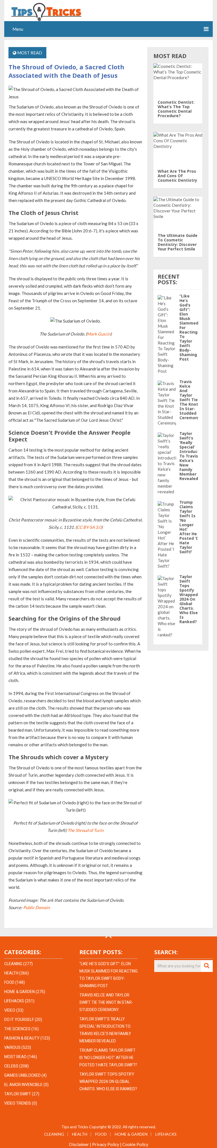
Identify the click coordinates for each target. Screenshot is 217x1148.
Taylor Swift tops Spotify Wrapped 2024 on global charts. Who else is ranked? (188, 599)
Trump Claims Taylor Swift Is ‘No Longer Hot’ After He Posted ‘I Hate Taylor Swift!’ (188, 526)
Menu (17, 29)
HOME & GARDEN (19, 991)
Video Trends (17, 1103)
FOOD (9, 982)
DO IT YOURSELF (19, 1019)
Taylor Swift (17, 1094)
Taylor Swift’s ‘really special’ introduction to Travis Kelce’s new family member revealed (192, 456)
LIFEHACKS (14, 1001)
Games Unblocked (22, 1075)
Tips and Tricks (74, 1126)
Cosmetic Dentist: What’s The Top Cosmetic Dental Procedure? (176, 108)
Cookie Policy (135, 1144)
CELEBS (11, 1066)
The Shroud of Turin (85, 830)
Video (9, 1010)
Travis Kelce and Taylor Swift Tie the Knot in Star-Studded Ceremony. (190, 399)
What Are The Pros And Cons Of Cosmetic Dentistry (177, 175)
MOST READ (29, 52)
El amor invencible (23, 1084)
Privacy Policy (105, 1144)
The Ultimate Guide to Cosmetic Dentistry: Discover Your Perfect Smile (178, 242)
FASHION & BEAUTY (22, 1038)
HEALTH (11, 973)
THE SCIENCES (17, 1029)
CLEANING (13, 964)
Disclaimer (79, 1144)
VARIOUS (12, 1047)
